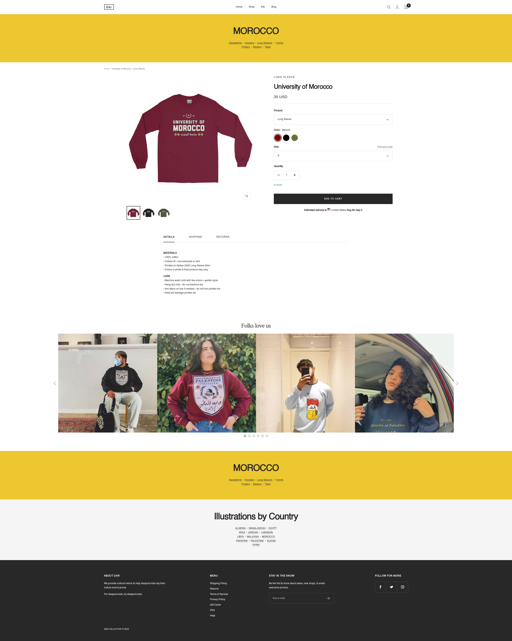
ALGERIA (240, 528)
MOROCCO (268, 537)
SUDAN (271, 541)
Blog (273, 7)
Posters (246, 47)
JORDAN (253, 532)
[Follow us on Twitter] (391, 587)
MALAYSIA (253, 537)
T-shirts (279, 43)
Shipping (195, 237)
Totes (268, 47)
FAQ (212, 610)
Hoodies (249, 43)
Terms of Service (219, 594)
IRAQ (242, 532)
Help (212, 616)
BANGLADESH (257, 528)
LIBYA (240, 537)
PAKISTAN (242, 541)
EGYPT (273, 528)
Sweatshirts (235, 43)
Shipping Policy (218, 583)
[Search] (389, 7)
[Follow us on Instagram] (402, 587)
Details (169, 237)
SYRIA (256, 545)
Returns (223, 237)
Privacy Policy (217, 599)
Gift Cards (215, 605)
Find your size (385, 147)
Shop (252, 7)
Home (239, 7)
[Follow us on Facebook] (380, 587)
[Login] (397, 7)
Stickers (257, 47)
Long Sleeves (264, 43)
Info (263, 7)
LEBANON (267, 532)
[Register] (328, 598)
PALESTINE (257, 541)
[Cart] (406, 7)
